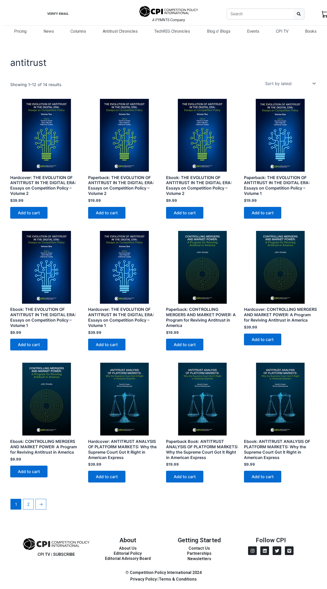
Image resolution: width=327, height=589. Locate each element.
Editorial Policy (128, 553)
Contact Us (199, 548)
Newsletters (199, 558)
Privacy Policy (143, 579)
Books (311, 31)
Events (253, 31)
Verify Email (58, 14)
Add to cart (29, 212)
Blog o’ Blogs (218, 31)
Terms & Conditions (178, 579)
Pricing (20, 31)
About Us (128, 548)
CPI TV (282, 31)
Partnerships (199, 553)
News (48, 31)
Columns (78, 31)
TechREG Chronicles (172, 31)
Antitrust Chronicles (120, 31)
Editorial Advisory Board (128, 558)
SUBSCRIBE (64, 554)
